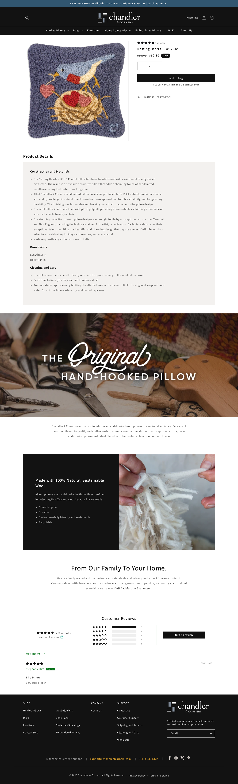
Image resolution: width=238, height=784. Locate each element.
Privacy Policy (137, 775)
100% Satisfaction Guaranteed (132, 588)
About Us (96, 710)
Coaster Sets (30, 732)
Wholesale (192, 17)
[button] (27, 18)
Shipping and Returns (130, 725)
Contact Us (123, 710)
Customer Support (128, 717)
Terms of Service (159, 775)
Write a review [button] (184, 635)
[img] (34, 664)
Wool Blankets (64, 710)
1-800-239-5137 (148, 759)
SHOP (26, 703)
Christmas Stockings (68, 725)
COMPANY (97, 703)
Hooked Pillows (32, 710)
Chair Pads (62, 717)
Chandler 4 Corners (89, 775)
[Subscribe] (211, 733)
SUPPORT (123, 703)
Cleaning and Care (128, 732)
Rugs (26, 717)
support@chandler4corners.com (110, 759)
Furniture (28, 725)
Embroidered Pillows (68, 732)
